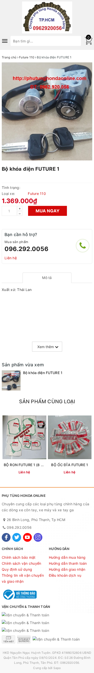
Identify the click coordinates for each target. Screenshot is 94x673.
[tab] (47, 277)
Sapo (57, 668)
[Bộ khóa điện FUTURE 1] (11, 380)
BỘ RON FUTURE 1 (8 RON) (27, 465)
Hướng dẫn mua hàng (67, 557)
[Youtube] (27, 537)
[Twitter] (16, 537)
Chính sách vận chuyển (21, 563)
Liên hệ (11, 258)
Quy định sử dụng (17, 569)
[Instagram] (38, 537)
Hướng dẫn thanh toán (68, 563)
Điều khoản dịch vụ (65, 575)
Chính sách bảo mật (19, 557)
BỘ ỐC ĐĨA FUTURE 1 (69, 465)
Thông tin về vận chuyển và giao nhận (23, 578)
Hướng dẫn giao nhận (67, 569)
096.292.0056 (26, 249)
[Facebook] (6, 537)
